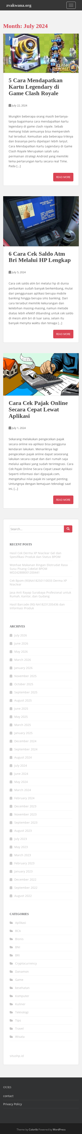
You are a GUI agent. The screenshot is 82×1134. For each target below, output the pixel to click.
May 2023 (21, 847)
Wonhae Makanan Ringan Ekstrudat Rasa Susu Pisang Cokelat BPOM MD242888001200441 (39, 568)
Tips (18, 1020)
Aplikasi (20, 923)
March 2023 (22, 855)
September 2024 (25, 749)
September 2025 (25, 692)
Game (19, 980)
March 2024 (22, 790)
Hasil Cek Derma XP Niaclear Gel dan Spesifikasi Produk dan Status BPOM (35, 555)
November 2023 (25, 814)
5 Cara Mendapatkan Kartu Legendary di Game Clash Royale (36, 86)
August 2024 (23, 757)
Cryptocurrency (26, 963)
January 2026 (23, 668)
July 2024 (20, 765)
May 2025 (21, 717)
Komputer (22, 996)
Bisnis (19, 939)
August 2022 (23, 896)
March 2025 (22, 725)
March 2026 (22, 660)
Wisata (20, 1037)
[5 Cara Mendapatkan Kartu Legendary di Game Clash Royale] (41, 53)
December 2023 (25, 806)
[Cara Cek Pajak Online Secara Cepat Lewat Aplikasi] (41, 374)
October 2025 (23, 684)
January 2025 (23, 733)
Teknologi (22, 1012)
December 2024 (25, 741)
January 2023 (23, 871)
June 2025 (21, 708)
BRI (17, 955)
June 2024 (21, 774)
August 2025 (23, 700)
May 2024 (21, 782)
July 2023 (20, 839)
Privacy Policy (12, 1104)
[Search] (68, 528)
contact (8, 1096)
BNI (17, 947)
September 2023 (25, 822)
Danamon (22, 971)
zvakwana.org (18, 5)
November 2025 (25, 676)
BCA (18, 931)
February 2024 (24, 798)
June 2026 (21, 643)
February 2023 (24, 863)
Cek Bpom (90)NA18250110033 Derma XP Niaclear (38, 582)
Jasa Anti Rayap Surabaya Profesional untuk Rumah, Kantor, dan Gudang (40, 594)
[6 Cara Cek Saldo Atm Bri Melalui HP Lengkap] (41, 221)
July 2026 (20, 635)
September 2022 (25, 888)
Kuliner (20, 1004)
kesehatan (22, 988)
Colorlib (33, 1129)
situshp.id (17, 1056)
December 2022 (25, 879)
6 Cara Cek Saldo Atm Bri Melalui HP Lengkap (40, 256)
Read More (63, 177)
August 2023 (23, 831)
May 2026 (21, 652)
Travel (19, 1028)
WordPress (59, 1129)
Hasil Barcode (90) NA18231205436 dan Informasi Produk (37, 606)
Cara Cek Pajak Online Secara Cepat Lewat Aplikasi (38, 409)
